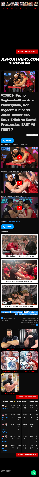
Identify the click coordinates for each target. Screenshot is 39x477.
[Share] (33, 472)
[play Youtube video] (19, 157)
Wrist (36, 402)
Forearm (31, 402)
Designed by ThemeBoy (5, 471)
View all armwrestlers (27, 51)
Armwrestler (5, 402)
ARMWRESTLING (30, 135)
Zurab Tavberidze (33, 314)
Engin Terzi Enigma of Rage (12, 221)
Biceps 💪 (25, 402)
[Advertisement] (19, 30)
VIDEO (36, 135)
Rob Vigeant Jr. (23, 314)
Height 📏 (12, 402)
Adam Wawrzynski (6, 312)
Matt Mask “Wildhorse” (4, 440)
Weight (19, 402)
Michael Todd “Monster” (5, 418)
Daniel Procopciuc (29, 312)
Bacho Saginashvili (18, 312)
